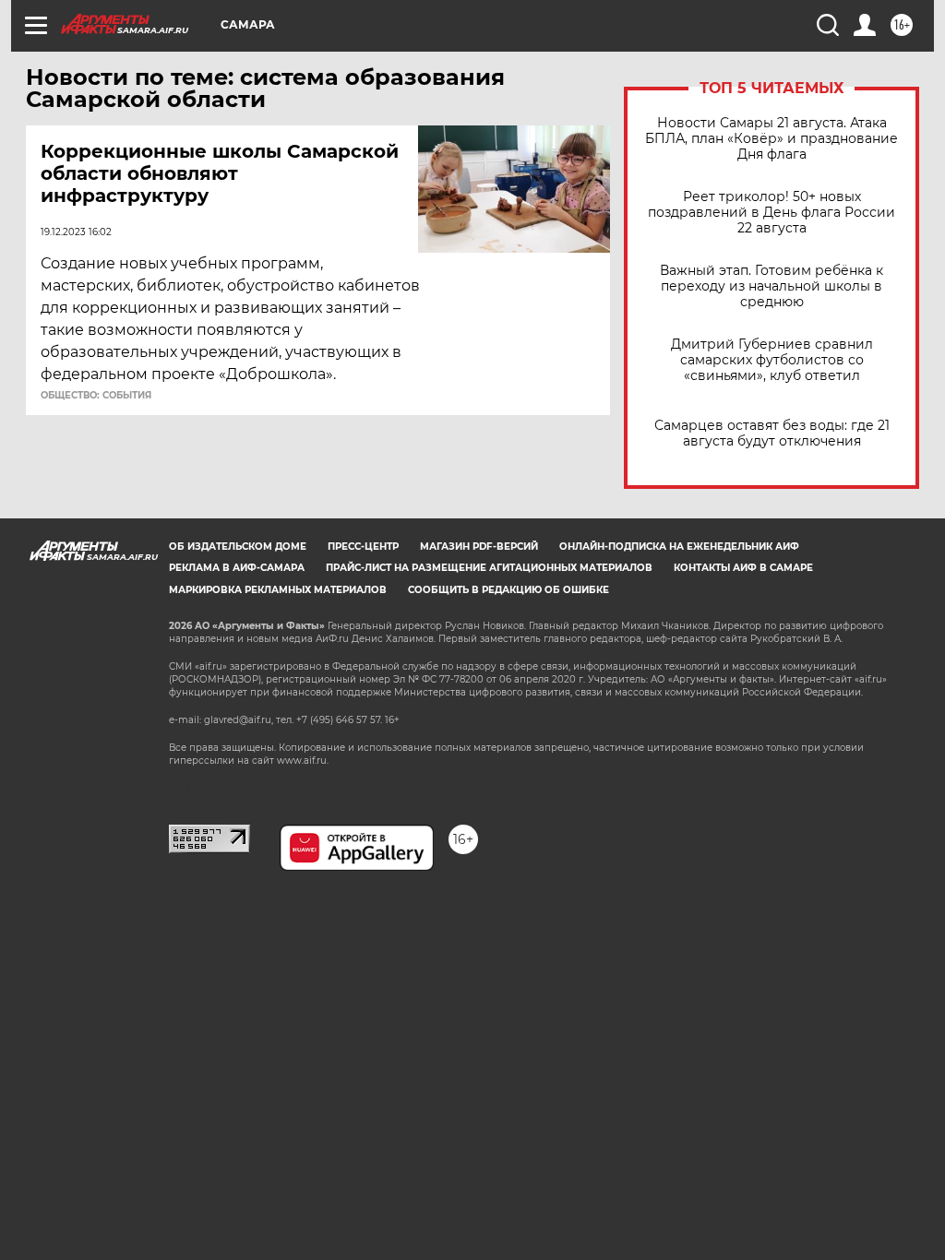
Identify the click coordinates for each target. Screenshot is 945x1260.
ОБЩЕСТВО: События (96, 395)
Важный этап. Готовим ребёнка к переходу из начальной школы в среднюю (771, 286)
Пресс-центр (363, 547)
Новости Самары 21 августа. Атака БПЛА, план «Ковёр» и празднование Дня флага (771, 138)
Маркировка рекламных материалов (278, 590)
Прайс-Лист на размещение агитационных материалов (489, 568)
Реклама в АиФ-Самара (237, 568)
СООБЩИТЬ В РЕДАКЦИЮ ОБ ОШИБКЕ (508, 590)
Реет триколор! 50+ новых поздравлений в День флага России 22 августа (771, 212)
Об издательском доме (237, 547)
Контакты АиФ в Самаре (743, 568)
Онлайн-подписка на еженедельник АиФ (679, 547)
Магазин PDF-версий (479, 547)
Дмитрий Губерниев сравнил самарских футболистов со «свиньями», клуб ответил (772, 360)
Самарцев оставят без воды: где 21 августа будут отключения (772, 433)
